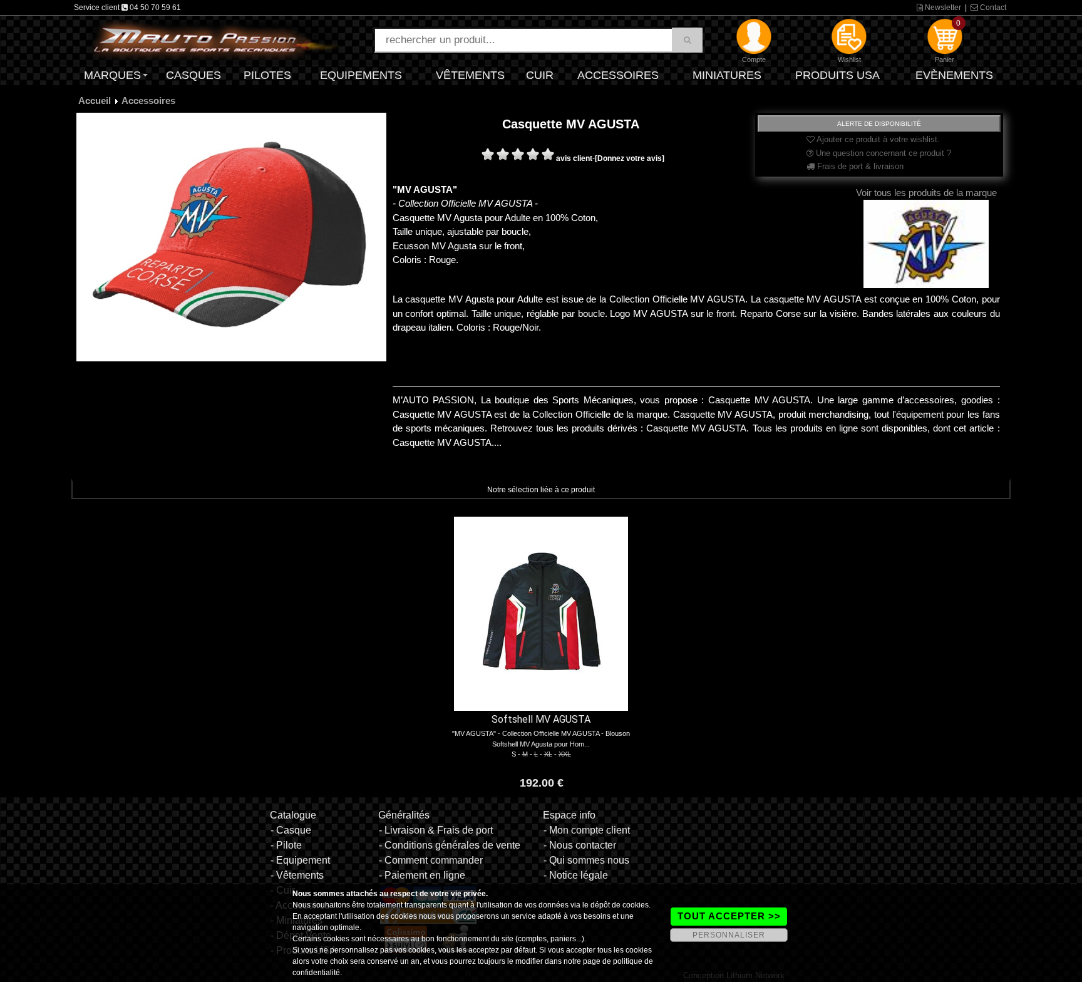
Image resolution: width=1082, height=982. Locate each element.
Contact (992, 7)
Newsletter (942, 7)
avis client (574, 158)
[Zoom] (231, 236)
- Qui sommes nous (586, 860)
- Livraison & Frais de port (436, 830)
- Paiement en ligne (422, 875)
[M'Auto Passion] (215, 39)
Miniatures (727, 75)
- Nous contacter (580, 845)
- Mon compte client (587, 830)
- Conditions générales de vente (449, 845)
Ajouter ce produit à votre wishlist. (877, 139)
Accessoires (618, 75)
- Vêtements (297, 875)
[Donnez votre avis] (629, 158)
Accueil (94, 100)
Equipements (361, 75)
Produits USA (837, 75)
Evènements (954, 75)
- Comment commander (431, 860)
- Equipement (300, 860)
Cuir (540, 75)
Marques (112, 75)
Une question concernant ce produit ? (882, 153)
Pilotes (267, 75)
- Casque (290, 830)
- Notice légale (576, 875)
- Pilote (286, 845)
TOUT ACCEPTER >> (729, 916)
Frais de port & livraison (859, 166)
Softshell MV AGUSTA (541, 719)
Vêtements (470, 75)
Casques (193, 75)
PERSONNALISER (729, 935)
